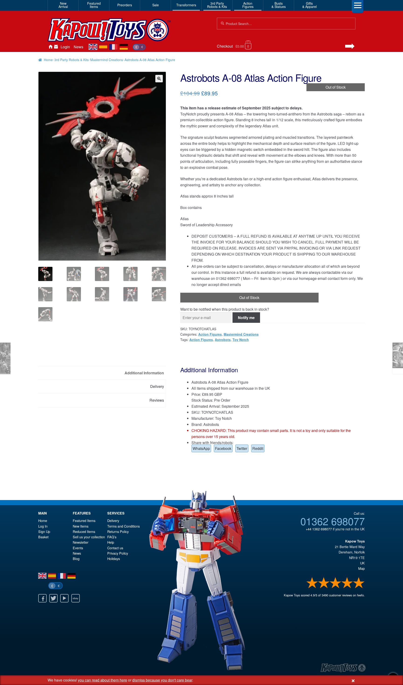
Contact (56, 47)
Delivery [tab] (157, 386)
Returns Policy (118, 531)
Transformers (186, 5)
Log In (43, 526)
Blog (76, 558)
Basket (43, 536)
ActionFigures (248, 5)
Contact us (115, 547)
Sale (155, 5)
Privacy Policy (117, 553)
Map (361, 568)
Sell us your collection (89, 536)
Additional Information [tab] (144, 373)
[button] (159, 78)
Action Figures (210, 334)
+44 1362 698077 (319, 528)
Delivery (113, 520)
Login (65, 46)
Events (78, 547)
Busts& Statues (278, 5)
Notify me (246, 317)
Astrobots (223, 339)
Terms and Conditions (123, 526)
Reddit (257, 448)
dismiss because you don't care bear (162, 680)
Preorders (124, 5)
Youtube (64, 598)
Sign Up (44, 531)
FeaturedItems (94, 5)
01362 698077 (332, 521)
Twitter (241, 448)
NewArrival (63, 5)
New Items (80, 526)
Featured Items (84, 520)
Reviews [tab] (156, 400)
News (78, 46)
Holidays (113, 558)
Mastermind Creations (106, 59)
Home (50, 47)
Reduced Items (84, 531)
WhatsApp (201, 448)
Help (110, 542)
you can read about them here (102, 680)
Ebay (75, 598)
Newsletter (80, 542)
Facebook (223, 448)
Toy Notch (241, 339)
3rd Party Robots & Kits (71, 59)
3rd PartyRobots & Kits (217, 5)
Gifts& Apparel (309, 5)
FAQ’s (111, 536)
